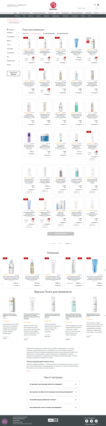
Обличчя (17, 16)
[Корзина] (98, 5)
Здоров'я (46, 16)
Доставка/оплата (25, 13)
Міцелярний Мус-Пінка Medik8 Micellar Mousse (44, 52)
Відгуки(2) (32, 49)
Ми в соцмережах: (90, 418)
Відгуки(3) (96, 49)
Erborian (76, 183)
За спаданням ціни (62, 33)
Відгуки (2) (59, 274)
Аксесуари (75, 16)
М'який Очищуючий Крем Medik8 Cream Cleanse (92, 181)
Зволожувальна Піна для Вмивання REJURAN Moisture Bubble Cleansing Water (44, 85)
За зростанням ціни (49, 33)
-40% (96, 57)
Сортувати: (25, 33)
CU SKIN (29, 86)
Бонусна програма (77, 13)
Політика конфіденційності (19, 418)
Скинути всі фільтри (13, 73)
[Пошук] (97, 8)
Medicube (76, 55)
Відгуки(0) (80, 49)
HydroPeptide (29, 216)
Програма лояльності (18, 422)
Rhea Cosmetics (92, 118)
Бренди (38, 16)
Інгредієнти (65, 13)
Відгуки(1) (48, 112)
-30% (49, 218)
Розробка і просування (90, 424)
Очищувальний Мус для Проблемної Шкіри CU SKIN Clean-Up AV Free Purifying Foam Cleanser (92, 85)
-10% (49, 89)
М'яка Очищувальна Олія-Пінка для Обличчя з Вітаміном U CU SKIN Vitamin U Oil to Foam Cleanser (60, 117)
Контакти (88, 13)
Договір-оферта (16, 420)
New (5, 258)
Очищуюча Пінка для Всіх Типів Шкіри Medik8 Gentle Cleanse (29, 52)
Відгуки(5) (80, 112)
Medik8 (29, 55)
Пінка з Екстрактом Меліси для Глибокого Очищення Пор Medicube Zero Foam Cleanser (76, 53)
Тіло (24, 16)
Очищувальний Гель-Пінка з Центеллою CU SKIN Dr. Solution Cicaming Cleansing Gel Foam (29, 85)
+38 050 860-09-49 (21, 5)
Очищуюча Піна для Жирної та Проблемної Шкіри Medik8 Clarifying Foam (60, 53)
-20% (33, 218)
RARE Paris (76, 118)
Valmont (92, 55)
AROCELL (45, 183)
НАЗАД (53, 243)
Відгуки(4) (48, 49)
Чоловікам (65, 16)
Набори (83, 16)
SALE (89, 16)
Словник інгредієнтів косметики (20, 416)
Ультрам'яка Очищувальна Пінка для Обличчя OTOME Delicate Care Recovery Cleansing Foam (29, 117)
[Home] (53, 6)
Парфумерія (55, 16)
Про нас (50, 13)
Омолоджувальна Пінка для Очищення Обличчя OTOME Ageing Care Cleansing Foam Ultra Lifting (60, 182)
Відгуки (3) (17, 274)
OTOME (76, 86)
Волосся (30, 16)
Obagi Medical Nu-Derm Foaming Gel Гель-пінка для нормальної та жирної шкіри (29, 182)
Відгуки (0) (38, 274)
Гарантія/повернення (39, 13)
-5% (33, 57)
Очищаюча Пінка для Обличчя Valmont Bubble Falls (92, 52)
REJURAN (44, 86)
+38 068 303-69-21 (11, 5)
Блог (57, 13)
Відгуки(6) (80, 80)
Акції (15, 13)
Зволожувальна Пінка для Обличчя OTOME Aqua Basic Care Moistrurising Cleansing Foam (76, 85)
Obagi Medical (29, 183)
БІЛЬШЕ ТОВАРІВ (60, 233)
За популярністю (36, 33)
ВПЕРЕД (67, 243)
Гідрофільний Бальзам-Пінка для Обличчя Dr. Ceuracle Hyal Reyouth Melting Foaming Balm (44, 148)
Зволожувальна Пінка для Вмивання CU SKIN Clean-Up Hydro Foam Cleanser (32, 278)
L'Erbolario (29, 149)
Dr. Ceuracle (45, 149)
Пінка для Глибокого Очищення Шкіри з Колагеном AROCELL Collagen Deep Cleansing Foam (44, 182)
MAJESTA (45, 216)
